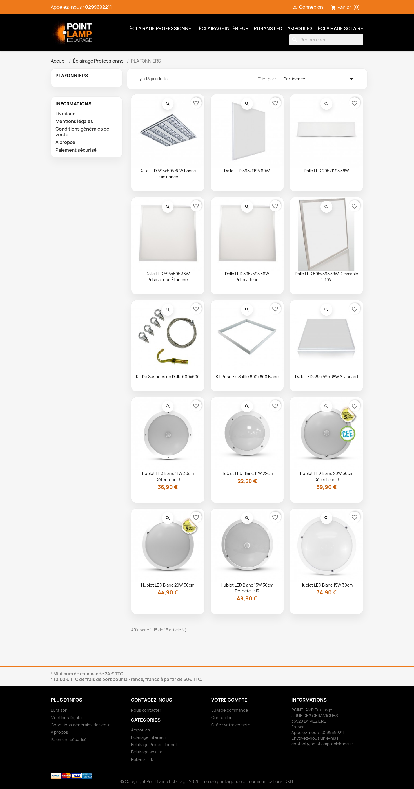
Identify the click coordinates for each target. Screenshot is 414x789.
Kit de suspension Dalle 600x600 (168, 376)
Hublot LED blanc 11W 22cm (247, 473)
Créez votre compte (230, 725)
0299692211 (98, 7)
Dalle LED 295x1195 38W (326, 170)
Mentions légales (74, 121)
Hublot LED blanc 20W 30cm (167, 585)
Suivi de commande (229, 710)
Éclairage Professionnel (162, 28)
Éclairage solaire (340, 28)
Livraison (65, 113)
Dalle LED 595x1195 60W (247, 170)
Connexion (222, 717)
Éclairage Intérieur (224, 28)
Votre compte (229, 700)
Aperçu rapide (167, 103)
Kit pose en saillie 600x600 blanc (247, 376)
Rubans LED (268, 28)
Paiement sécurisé (76, 150)
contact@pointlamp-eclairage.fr (322, 743)
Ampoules (300, 28)
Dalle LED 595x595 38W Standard (326, 376)
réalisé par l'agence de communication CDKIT (248, 781)
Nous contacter (146, 710)
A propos (65, 142)
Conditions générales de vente (82, 131)
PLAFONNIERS (71, 75)
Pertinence (319, 79)
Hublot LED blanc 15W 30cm (326, 585)
